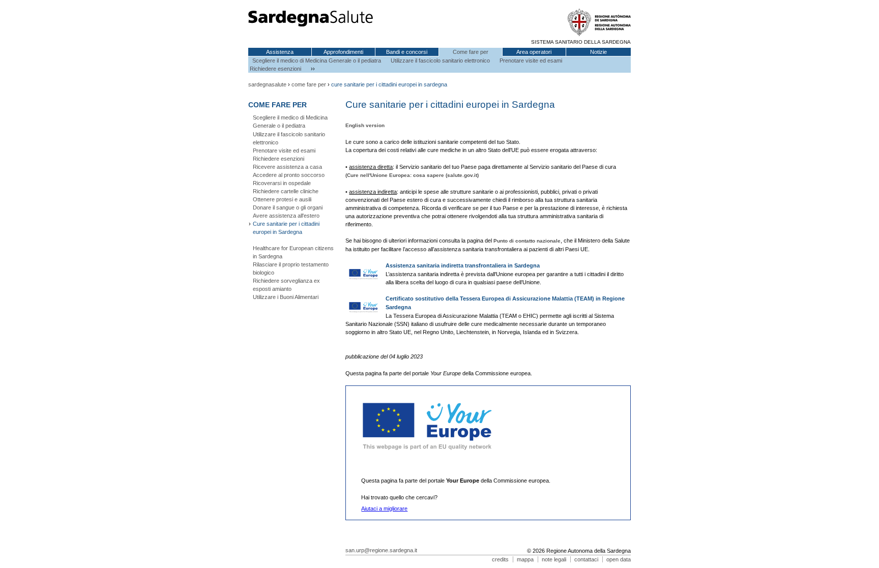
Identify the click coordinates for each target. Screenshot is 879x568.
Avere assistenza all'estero (286, 216)
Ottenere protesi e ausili (282, 199)
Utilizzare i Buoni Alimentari (285, 297)
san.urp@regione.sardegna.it (381, 550)
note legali (554, 559)
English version (365, 125)
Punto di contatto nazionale (527, 241)
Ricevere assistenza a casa (287, 167)
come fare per (308, 84)
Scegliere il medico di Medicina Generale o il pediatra (316, 60)
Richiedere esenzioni (275, 69)
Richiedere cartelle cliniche (285, 191)
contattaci (586, 559)
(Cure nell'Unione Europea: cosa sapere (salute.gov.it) (412, 175)
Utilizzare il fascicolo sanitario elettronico (440, 60)
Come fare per (470, 52)
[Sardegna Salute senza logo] (310, 25)
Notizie (598, 52)
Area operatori (533, 52)
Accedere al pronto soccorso (289, 175)
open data (618, 559)
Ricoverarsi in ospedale (282, 183)
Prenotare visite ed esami (531, 60)
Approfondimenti (343, 52)
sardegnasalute (267, 84)
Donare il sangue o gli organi (288, 207)
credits (500, 559)
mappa (525, 559)
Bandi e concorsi (406, 52)
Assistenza (280, 52)
